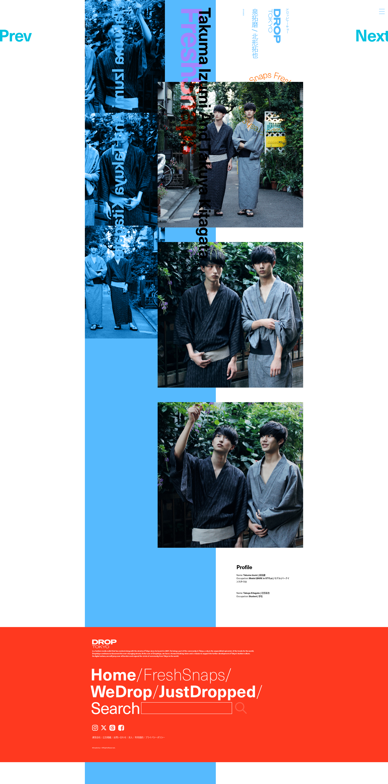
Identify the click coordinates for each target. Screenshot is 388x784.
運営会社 (96, 737)
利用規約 (139, 737)
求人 (130, 737)
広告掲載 (107, 737)
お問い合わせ (120, 737)
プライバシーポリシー (155, 737)
